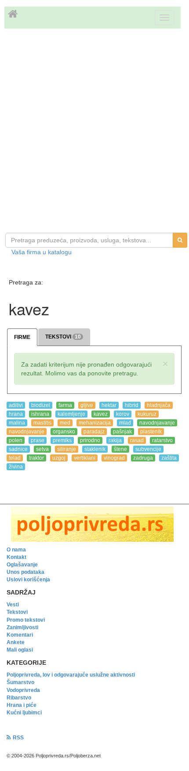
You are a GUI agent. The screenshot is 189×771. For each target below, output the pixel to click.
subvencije (148, 449)
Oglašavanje (22, 565)
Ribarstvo (19, 698)
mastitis (42, 423)
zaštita (169, 458)
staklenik (94, 449)
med (65, 423)
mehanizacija (95, 423)
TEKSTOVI (63, 337)
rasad (137, 440)
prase (37, 440)
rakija (115, 440)
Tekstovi (17, 612)
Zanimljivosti (22, 627)
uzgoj (58, 458)
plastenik (151, 432)
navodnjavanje (157, 423)
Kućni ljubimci (24, 713)
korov (122, 414)
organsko (64, 432)
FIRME (22, 337)
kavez (101, 414)
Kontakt (16, 557)
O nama (16, 550)
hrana (16, 414)
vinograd (114, 458)
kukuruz (147, 414)
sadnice (18, 449)
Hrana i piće (21, 705)
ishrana (40, 414)
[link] (94, 524)
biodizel (40, 405)
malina (17, 423)
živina (16, 467)
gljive (86, 405)
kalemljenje (71, 414)
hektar (109, 405)
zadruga (143, 458)
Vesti (13, 605)
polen (15, 440)
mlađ (125, 423)
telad (15, 458)
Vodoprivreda (23, 690)
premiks (62, 440)
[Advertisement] (94, 131)
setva (42, 449)
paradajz (94, 432)
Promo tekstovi (26, 620)
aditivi (16, 405)
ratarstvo (162, 440)
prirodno (90, 440)
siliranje (66, 449)
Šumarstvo (20, 682)
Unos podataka (25, 572)
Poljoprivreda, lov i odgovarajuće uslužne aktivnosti (71, 675)
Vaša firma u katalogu (41, 252)
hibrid (131, 405)
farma (65, 405)
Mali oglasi (20, 650)
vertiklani (84, 458)
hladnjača (159, 405)
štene (120, 449)
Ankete (16, 642)
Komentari (20, 635)
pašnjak (122, 432)
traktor (36, 458)
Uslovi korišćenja (28, 579)
